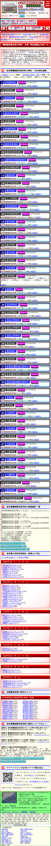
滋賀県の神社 (7, 707)
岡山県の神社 (28, 713)
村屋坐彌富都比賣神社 (17, 366)
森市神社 (10, 276)
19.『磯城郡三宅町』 (16, 28)
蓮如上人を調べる (25, 832)
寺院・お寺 (4, 831)
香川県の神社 (28, 716)
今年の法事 (4, 836)
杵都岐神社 (10, 129)
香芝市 (9, 586)
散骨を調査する (6, 841)
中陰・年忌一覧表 (25, 839)
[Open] (22, 82)
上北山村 (13, 591)
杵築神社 (9, 121)
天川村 (10, 636)
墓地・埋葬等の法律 (26, 829)
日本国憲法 (4, 829)
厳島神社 (10, 175)
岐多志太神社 (11, 113)
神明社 (9, 289)
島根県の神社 (7, 713)
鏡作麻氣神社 (13, 167)
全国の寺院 (27, 34)
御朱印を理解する (6, 832)
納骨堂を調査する (25, 841)
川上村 (10, 595)
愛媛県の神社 (7, 718)
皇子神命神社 (13, 183)
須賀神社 (10, 297)
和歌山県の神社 (8, 711)
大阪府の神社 (7, 709)
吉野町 (10, 687)
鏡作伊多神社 (11, 136)
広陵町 (12, 603)
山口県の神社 (28, 715)
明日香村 (10, 565)
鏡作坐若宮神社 (14, 152)
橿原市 (9, 588)
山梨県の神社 (7, 701)
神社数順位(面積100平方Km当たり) (13, 549)
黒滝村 (10, 601)
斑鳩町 (11, 569)
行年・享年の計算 (6, 843)
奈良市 (8, 648)
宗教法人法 (23, 836)
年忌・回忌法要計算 (26, 834)
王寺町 (10, 575)
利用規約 (32, 812)
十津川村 (11, 639)
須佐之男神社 (13, 320)
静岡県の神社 (28, 703)
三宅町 (10, 672)
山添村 (10, 681)
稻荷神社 (9, 90)
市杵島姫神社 (13, 214)
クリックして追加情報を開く (15, 825)
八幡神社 (10, 459)
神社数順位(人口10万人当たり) (11, 546)
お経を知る (23, 831)
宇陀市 (8, 573)
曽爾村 (9, 623)
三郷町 (11, 617)
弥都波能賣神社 (14, 498)
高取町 (11, 632)
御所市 (8, 606)
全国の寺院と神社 (8, 34)
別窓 (23, 543)
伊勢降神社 (10, 82)
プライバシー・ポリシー (10, 812)
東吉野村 (13, 659)
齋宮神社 (10, 191)
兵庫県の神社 (28, 709)
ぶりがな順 (4, 557)
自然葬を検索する (25, 838)
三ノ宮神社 (12, 198)
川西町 (11, 597)
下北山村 (13, 621)
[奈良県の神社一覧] (30, 75)
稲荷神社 (9, 105)
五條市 (9, 605)
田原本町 (13, 634)
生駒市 (9, 571)
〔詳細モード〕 (7, 75)
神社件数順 (24, 557)
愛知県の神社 (7, 705)
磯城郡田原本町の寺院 (16, 37)
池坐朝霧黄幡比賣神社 (17, 382)
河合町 (10, 593)
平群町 (10, 661)
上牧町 (11, 599)
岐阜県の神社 (7, 703)
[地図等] (35, 86)
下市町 (11, 619)
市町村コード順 (14, 557)
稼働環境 (24, 812)
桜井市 (9, 615)
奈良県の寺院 (44, 34)
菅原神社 (10, 343)
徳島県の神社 (7, 716)
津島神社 (10, 390)
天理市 (9, 637)
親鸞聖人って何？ (6, 838)
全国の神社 (33, 37)
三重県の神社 (28, 705)
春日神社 (10, 222)
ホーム (22, 16)
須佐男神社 (12, 305)
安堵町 (10, 567)
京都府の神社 (28, 707)
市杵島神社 (12, 206)
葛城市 (9, 589)
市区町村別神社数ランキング (10, 543)
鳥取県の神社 (28, 711)
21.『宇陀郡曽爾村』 (34, 28)
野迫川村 (11, 650)
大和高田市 (13, 685)
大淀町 (11, 577)
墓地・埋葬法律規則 (7, 834)
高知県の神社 (28, 718)
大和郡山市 (15, 683)
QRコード (32, 775)
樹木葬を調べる (6, 839)
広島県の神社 (7, 715)
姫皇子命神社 (13, 482)
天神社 (9, 397)
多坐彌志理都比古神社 (17, 374)
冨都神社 (10, 490)
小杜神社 (10, 268)
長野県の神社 (28, 701)
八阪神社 (10, 413)
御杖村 (9, 670)
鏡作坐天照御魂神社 (16, 160)
